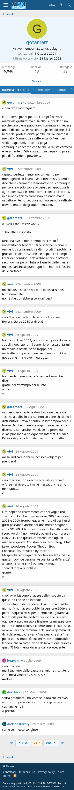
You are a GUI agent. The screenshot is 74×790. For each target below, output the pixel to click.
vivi (10, 169)
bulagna (55, 48)
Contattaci (9, 772)
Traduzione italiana (13, 786)
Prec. (24, 742)
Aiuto (61, 772)
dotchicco (14, 692)
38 (65, 71)
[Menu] (5, 5)
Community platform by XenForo (35, 783)
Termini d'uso (27, 772)
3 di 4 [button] (37, 742)
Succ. (49, 742)
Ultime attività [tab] (43, 90)
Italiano (10, 766)
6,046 (8, 71)
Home (6, 775)
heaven (13, 660)
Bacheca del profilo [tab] (15, 90)
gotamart (14, 102)
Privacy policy (46, 772)
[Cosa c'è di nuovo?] (61, 5)
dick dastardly (18, 724)
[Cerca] (69, 5)
